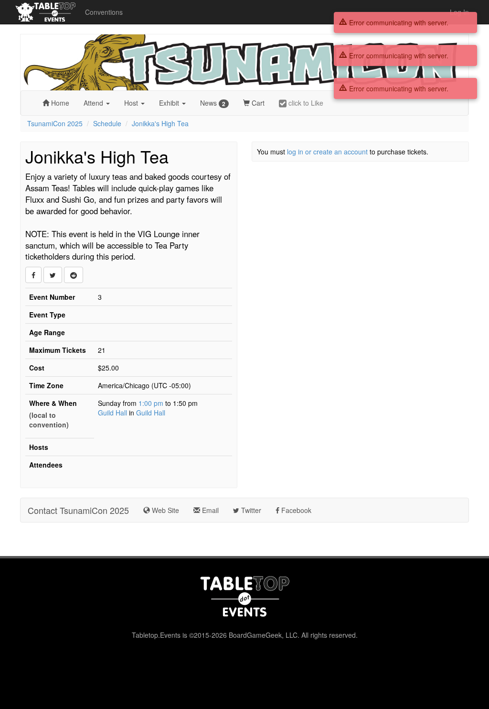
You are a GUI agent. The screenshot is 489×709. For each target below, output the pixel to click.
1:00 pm (151, 403)
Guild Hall (112, 412)
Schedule (107, 123)
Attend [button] (94, 103)
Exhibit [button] (170, 103)
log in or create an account (327, 151)
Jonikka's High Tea (160, 123)
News (212, 103)
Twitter (250, 510)
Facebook (295, 510)
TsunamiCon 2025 (55, 123)
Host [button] (132, 103)
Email (209, 510)
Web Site (164, 510)
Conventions (104, 12)
